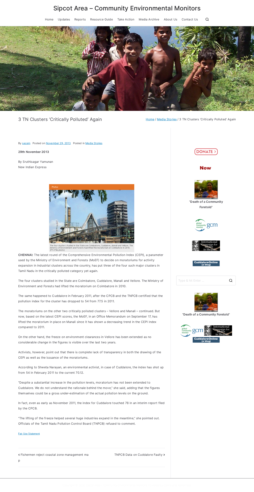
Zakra (167, 485)
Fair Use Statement (29, 433)
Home (49, 19)
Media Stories (93, 143)
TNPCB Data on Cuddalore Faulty (138, 454)
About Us (170, 19)
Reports (80, 19)
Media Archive (149, 19)
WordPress (184, 485)
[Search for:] (206, 280)
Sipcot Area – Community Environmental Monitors (127, 8)
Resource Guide (101, 19)
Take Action (125, 19)
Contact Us (190, 19)
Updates (64, 19)
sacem (26, 143)
